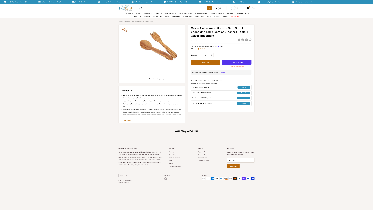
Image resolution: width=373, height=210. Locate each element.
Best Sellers (127, 21)
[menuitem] (128, 13)
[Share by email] (250, 39)
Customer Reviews (175, 166)
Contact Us (172, 155)
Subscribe (233, 166)
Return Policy (202, 152)
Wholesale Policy (203, 160)
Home (120, 21)
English (122, 175)
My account (234, 9)
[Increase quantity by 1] (211, 55)
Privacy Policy (202, 158)
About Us (172, 152)
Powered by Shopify (124, 182)
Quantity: (194, 55)
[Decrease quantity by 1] (200, 55)
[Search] (209, 8)
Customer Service (174, 158)
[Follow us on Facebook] (165, 178)
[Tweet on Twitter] (246, 39)
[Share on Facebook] (239, 39)
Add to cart (205, 62)
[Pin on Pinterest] (242, 39)
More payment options (237, 66)
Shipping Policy (202, 155)
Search (171, 163)
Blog (170, 160)
